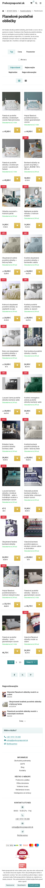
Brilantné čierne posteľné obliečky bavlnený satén (8, 446)
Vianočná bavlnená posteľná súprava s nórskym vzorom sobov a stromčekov (32, 545)
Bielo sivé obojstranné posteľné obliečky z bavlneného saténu (10, 353)
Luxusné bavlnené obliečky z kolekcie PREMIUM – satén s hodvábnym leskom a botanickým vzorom (10, 495)
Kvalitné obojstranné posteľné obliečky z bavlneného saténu (31, 260)
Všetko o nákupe (22, 777)
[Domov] (3, 11)
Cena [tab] (20, 52)
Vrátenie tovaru (22, 786)
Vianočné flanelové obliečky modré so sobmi (31, 639)
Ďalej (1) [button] (30, 662)
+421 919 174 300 (14, 737)
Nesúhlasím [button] (22, 885)
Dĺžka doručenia (22, 783)
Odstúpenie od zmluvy (22, 793)
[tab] (19, 80)
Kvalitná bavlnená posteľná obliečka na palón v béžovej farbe (32, 446)
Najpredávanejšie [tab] (29, 72)
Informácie (22, 757)
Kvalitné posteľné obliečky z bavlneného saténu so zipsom (32, 307)
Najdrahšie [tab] (13, 72)
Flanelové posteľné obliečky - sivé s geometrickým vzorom (10, 639)
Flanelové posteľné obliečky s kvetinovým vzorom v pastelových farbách (10, 166)
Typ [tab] (11, 52)
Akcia (24, 60)
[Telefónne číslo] (22, 815)
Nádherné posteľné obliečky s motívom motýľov (31, 213)
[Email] (22, 823)
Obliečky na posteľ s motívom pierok (9, 212)
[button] (17, 130)
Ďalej (21, 721)
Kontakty (22, 771)
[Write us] (22, 831)
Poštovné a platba (22, 780)
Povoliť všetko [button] (34, 885)
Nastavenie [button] (10, 885)
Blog (22, 767)
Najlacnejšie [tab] (30, 67)
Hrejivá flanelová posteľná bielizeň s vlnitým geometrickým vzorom (32, 119)
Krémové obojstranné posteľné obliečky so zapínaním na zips (10, 307)
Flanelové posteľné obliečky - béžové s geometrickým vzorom (32, 593)
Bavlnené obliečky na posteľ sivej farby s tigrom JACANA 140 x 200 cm (32, 166)
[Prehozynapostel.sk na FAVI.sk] (22, 854)
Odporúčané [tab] (15, 67)
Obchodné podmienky (22, 761)
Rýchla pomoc (12, 744)
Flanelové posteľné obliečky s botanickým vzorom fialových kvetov (11, 118)
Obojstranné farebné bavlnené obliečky (9, 543)
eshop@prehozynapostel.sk (17, 740)
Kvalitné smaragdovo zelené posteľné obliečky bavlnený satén (33, 400)
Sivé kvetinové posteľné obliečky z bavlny (33, 352)
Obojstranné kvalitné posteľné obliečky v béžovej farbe (9, 260)
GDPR (22, 764)
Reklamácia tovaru (22, 790)
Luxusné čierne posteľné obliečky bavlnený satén (11, 399)
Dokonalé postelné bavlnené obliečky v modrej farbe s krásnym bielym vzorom (32, 494)
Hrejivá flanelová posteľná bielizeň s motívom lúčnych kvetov (11, 593)
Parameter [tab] (30, 52)
